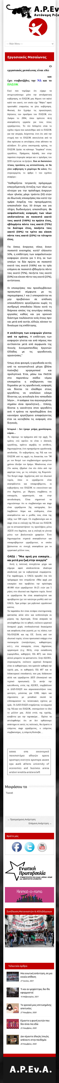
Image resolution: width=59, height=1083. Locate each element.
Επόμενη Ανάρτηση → (40, 823)
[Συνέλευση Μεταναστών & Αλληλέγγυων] (29, 931)
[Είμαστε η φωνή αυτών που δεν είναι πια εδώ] (13, 1024)
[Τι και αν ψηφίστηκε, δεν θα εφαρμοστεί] (13, 992)
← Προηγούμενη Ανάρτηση (21, 819)
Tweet (9, 792)
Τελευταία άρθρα (17, 966)
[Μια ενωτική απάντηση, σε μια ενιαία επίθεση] (13, 977)
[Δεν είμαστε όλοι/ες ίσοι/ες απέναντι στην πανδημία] (13, 1040)
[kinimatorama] (29, 895)
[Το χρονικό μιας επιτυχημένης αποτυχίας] (13, 1008)
